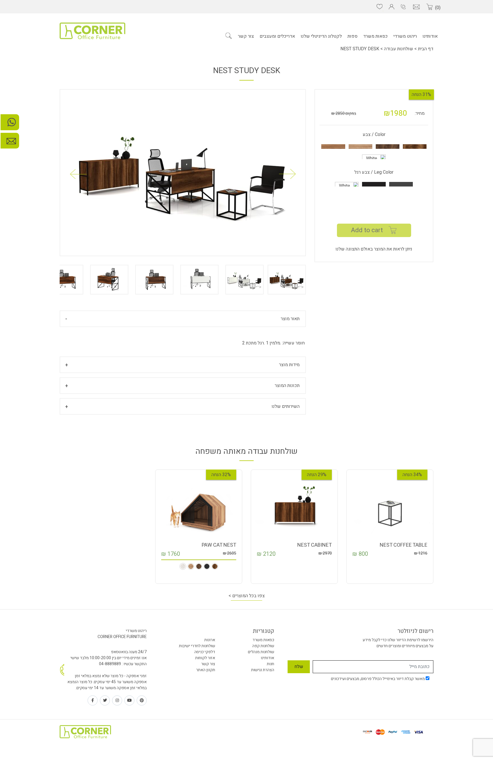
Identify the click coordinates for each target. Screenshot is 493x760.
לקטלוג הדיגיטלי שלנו (321, 36)
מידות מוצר (289, 364)
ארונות (209, 640)
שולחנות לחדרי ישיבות (197, 646)
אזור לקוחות (205, 658)
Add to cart (367, 230)
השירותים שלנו (286, 406)
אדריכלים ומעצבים (277, 36)
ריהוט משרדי (405, 36)
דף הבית (425, 48)
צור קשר (246, 36)
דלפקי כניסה (204, 652)
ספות (352, 36)
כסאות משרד (375, 36)
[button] (78, 174)
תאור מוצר (290, 318)
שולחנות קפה (263, 646)
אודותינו (430, 36)
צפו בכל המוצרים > (247, 595)
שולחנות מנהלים (261, 652)
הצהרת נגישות (262, 670)
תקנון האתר (205, 670)
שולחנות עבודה (398, 48)
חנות (270, 664)
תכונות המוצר (287, 385)
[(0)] (429, 7)
